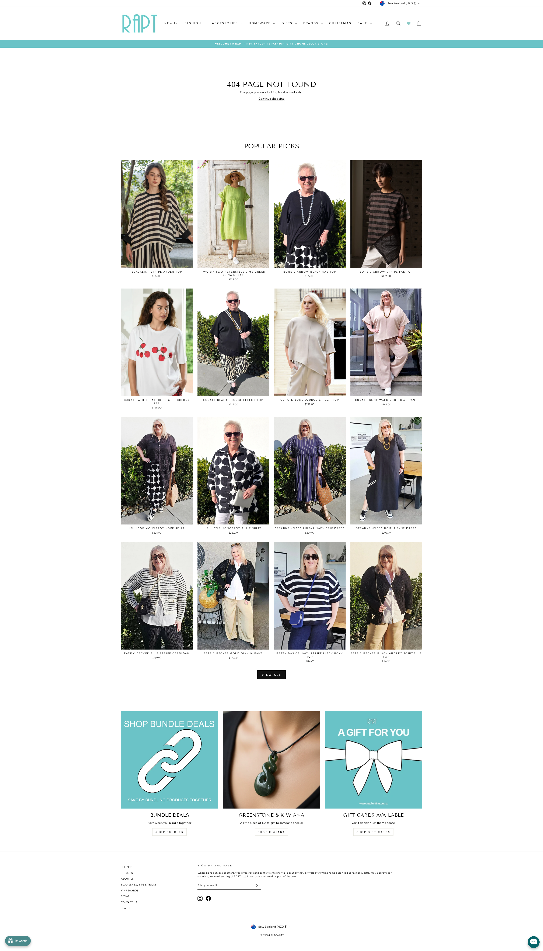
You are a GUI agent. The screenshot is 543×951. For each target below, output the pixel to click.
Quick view (156, 263)
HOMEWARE (260, 23)
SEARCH (126, 907)
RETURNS (127, 872)
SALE (363, 23)
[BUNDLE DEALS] (169, 760)
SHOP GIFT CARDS (373, 832)
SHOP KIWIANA (271, 832)
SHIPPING (127, 867)
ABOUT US (127, 878)
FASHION (193, 23)
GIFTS (287, 23)
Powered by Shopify (271, 934)
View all (271, 674)
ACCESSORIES (225, 23)
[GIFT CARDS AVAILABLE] (373, 760)
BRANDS (311, 23)
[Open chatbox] (534, 942)
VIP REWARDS (130, 890)
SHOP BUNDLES (169, 832)
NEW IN (171, 23)
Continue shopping (272, 98)
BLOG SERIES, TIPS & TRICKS (139, 884)
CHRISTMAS (340, 23)
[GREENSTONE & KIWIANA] (271, 760)
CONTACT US (129, 902)
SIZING (125, 896)
